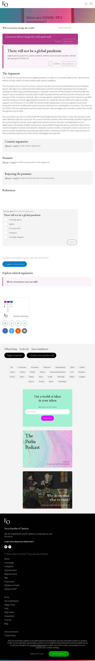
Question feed (10, 570)
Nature (31, 377)
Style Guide (9, 612)
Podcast (7, 620)
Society (41, 381)
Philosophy (61, 377)
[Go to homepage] (5, 4)
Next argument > (68, 64)
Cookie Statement (38, 645)
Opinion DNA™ (10, 589)
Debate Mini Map (20, 316)
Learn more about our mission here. (19, 541)
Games (12, 372)
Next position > (69, 41)
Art (12, 367)
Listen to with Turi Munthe (58, 462)
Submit (71, 242)
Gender (22, 372)
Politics (72, 377)
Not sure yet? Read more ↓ (24, 211)
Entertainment (60, 367)
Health (32, 372)
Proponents (9, 581)
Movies (12, 377)
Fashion (82, 367)
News (41, 377)
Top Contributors (39, 348)
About (7, 559)
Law (71, 372)
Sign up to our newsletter (47, 407)
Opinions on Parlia (11, 585)
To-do (6, 597)
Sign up (8, 145)
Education (47, 367)
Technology (62, 381)
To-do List (24, 348)
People (50, 377)
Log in (15, 145)
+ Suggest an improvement (14, 264)
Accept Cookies (58, 654)
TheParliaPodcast (32, 441)
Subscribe (47, 418)
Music (22, 377)
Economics (34, 367)
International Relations (57, 372)
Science (31, 381)
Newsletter (9, 616)
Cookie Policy (10, 635)
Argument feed (10, 574)
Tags (6, 578)
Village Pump (10, 348)
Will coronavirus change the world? (18, 27)
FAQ (6, 608)
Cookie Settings (37, 654)
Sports (51, 381)
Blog (6, 623)
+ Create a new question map (41, 355)
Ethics (72, 367)
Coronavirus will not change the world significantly (28, 36)
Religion (82, 377)
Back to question (65, 28)
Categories (9, 566)
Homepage (9, 562)
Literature (82, 372)
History (42, 372)
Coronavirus (22, 367)
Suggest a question (14, 355)
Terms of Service (11, 632)
